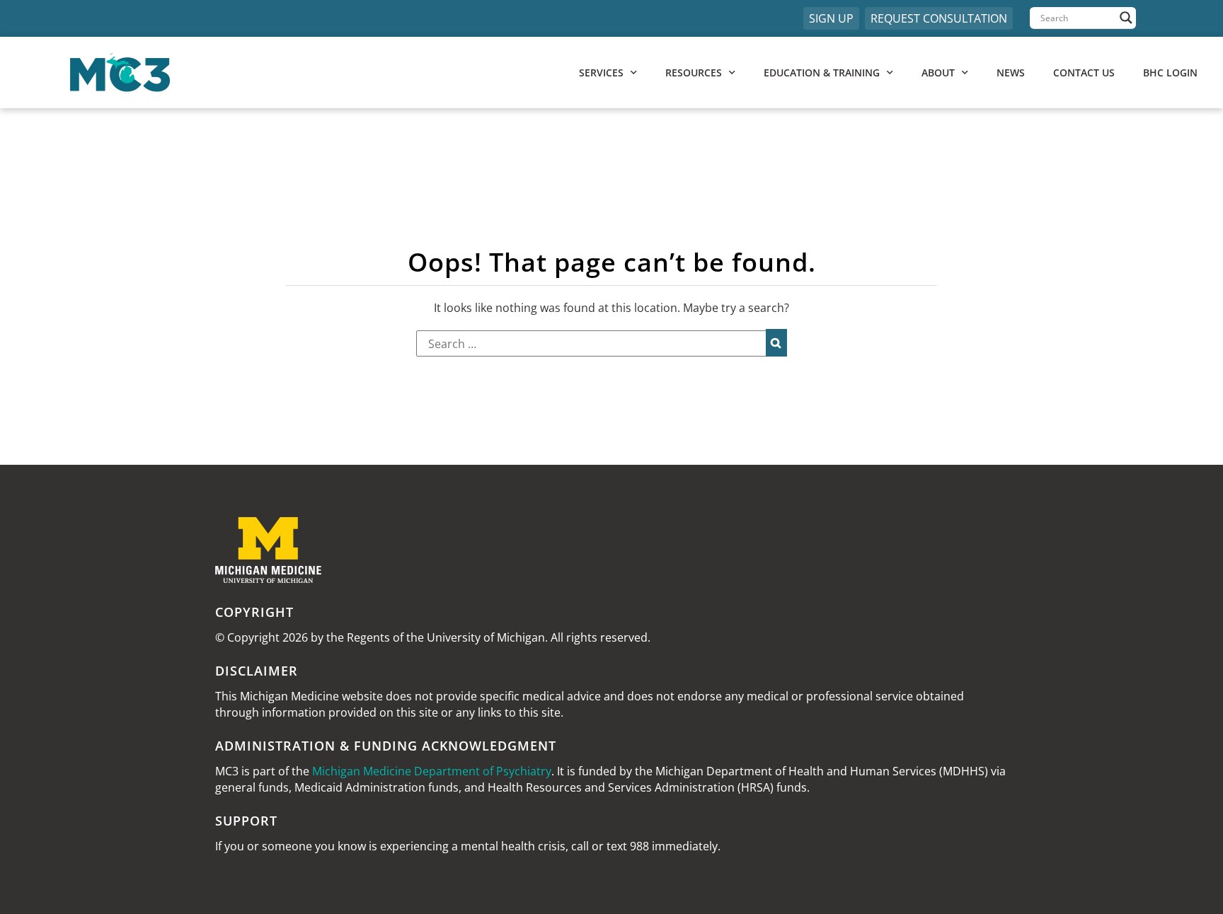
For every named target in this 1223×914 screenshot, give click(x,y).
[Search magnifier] (1126, 18)
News (1011, 72)
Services (601, 72)
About (938, 72)
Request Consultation (939, 18)
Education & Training (822, 72)
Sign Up (831, 18)
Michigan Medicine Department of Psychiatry (431, 771)
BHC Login (1170, 72)
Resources (693, 72)
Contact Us (1084, 72)
